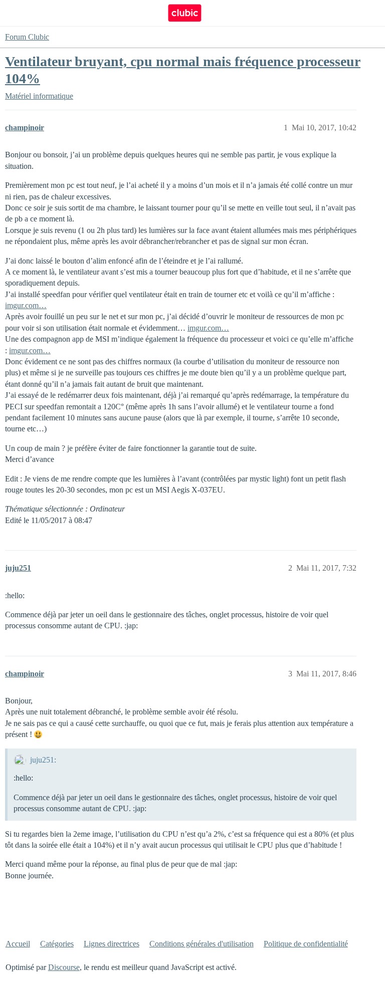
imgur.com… (26, 305)
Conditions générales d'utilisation (201, 943)
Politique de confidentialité (306, 943)
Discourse (64, 967)
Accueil (18, 943)
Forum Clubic (27, 37)
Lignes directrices (111, 943)
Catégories (57, 943)
